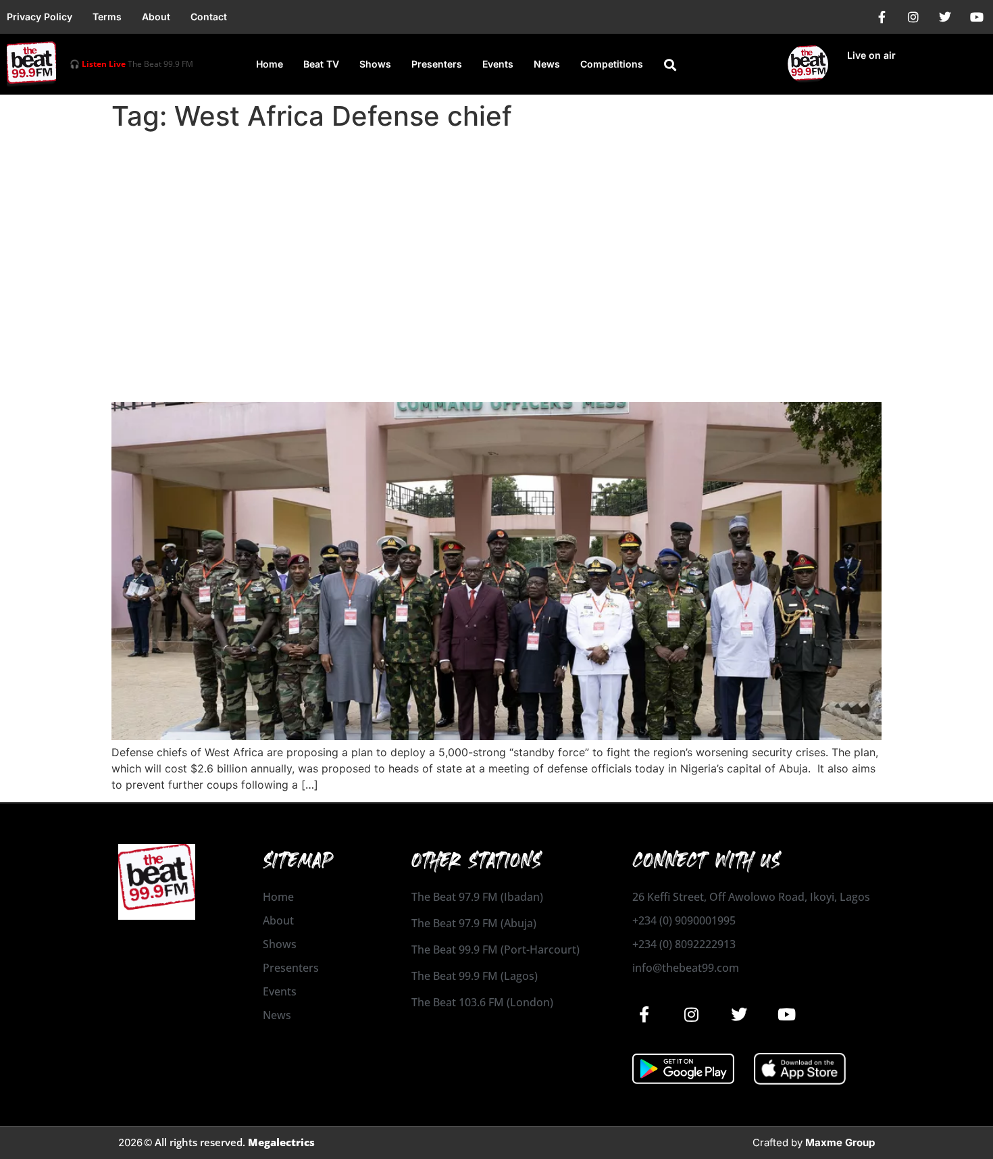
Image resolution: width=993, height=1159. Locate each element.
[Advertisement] (496, 237)
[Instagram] (913, 17)
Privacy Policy (39, 16)
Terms (107, 16)
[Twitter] (945, 17)
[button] (670, 65)
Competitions (611, 64)
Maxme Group (840, 1142)
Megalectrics (281, 1142)
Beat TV (321, 64)
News (547, 64)
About (156, 16)
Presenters (436, 64)
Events (497, 64)
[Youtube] (977, 17)
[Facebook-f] (881, 17)
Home (269, 64)
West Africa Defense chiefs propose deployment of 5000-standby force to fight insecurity (491, 365)
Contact (208, 16)
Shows (375, 64)
